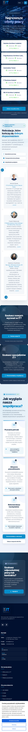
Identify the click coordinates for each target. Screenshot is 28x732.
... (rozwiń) (14, 205)
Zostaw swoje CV (15, 336)
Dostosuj (14, 724)
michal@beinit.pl (10, 641)
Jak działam (5, 690)
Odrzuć (14, 728)
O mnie (4, 693)
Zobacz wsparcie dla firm (14, 541)
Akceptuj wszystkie (14, 720)
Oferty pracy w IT (6, 672)
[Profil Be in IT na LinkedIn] (2, 624)
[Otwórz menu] (25, 2)
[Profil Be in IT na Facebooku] (6, 624)
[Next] (2, 170)
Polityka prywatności (7, 677)
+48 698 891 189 (10, 644)
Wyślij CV (15, 591)
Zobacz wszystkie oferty (13, 108)
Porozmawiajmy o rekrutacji (14, 536)
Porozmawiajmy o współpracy (15, 375)
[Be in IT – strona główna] (5, 2)
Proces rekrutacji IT (7, 698)
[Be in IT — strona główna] (11, 610)
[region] (14, 716)
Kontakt (4, 696)
